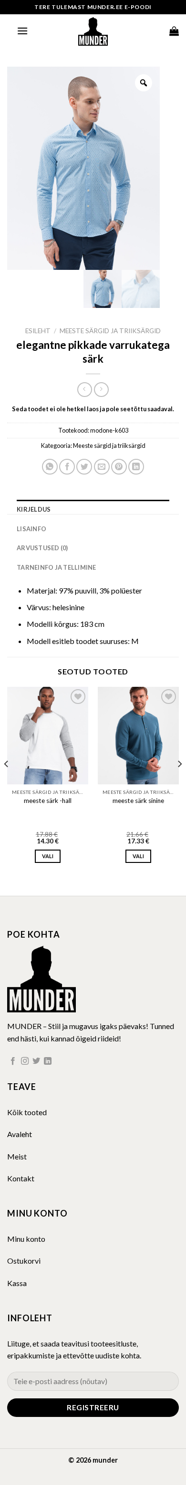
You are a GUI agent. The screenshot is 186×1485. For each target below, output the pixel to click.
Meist (17, 1156)
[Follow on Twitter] (36, 1061)
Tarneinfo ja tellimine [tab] (56, 567)
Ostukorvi (24, 1260)
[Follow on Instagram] (25, 1061)
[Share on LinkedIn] (136, 467)
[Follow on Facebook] (13, 1061)
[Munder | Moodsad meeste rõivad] (93, 31)
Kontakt (20, 1178)
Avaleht (19, 1133)
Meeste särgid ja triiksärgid (110, 331)
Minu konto (26, 1238)
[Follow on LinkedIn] (48, 1061)
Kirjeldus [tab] (34, 509)
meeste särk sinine (138, 800)
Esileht (38, 331)
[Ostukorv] (174, 30)
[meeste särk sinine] (138, 735)
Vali (47, 856)
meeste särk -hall (48, 800)
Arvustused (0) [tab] (42, 548)
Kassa (17, 1282)
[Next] (179, 783)
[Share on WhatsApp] (50, 467)
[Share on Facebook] (67, 467)
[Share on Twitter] (84, 467)
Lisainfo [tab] (31, 529)
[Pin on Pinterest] (119, 467)
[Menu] (22, 30)
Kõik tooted (27, 1112)
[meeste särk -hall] (47, 735)
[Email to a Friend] (102, 467)
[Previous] (6, 783)
